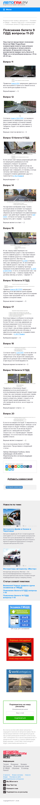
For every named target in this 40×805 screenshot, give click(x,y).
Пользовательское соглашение (13, 779)
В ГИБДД (6, 768)
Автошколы (10, 751)
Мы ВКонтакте (12, 781)
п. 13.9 (25, 261)
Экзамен (23, 764)
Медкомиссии (12, 755)
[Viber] (30, 466)
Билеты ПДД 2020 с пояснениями (24, 22)
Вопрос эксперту (17, 775)
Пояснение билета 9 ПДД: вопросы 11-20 (19, 24)
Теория (6, 764)
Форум (5, 777)
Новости (28, 775)
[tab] (14, 487)
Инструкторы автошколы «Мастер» (19, 569)
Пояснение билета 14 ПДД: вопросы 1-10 (16, 596)
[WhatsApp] (6, 469)
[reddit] (15, 466)
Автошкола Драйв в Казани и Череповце (17, 530)
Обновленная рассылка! (20, 709)
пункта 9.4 (15, 83)
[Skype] (9, 469)
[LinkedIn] (21, 466)
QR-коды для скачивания (20, 629)
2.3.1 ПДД (20, 353)
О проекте (6, 775)
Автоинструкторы (15, 753)
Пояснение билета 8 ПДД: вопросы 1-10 (20, 591)
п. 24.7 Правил (19, 334)
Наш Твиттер (11, 785)
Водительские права (21, 766)
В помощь (25, 768)
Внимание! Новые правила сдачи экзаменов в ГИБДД (19, 586)
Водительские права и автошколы (15, 20)
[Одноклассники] (9, 466)
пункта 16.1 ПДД (16, 289)
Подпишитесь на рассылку (17, 792)
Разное (6, 770)
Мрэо (6, 757)
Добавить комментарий (20, 479)
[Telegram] (12, 469)
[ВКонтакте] (6, 466)
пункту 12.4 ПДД (17, 118)
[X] (12, 466)
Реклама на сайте (15, 777)
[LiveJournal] (27, 466)
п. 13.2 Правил (18, 176)
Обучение (15, 768)
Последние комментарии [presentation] (14, 487)
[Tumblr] (24, 466)
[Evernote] (18, 466)
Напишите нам (12, 788)
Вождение (14, 764)
